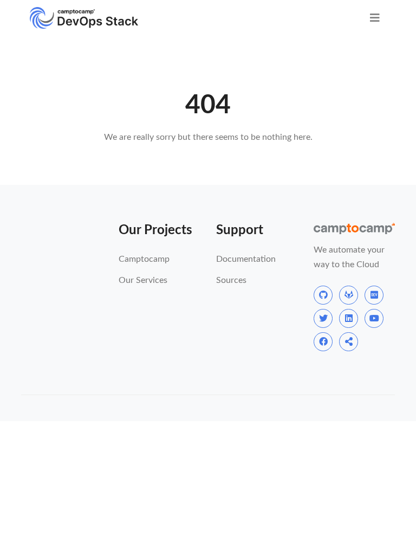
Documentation (246, 259)
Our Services (143, 280)
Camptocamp (144, 259)
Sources (231, 280)
